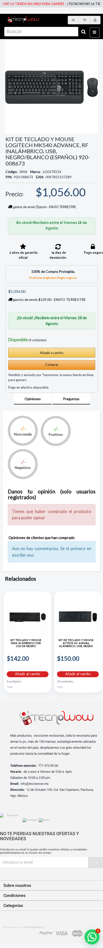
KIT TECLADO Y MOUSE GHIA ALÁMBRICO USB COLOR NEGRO (25, 644)
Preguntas (71, 399)
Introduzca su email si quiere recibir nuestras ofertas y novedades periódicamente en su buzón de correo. (43, 851)
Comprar (51, 364)
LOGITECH (52, 171)
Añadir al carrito (27, 674)
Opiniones (32, 399)
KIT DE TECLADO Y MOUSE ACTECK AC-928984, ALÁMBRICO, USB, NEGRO (76, 644)
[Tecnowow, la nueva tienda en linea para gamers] (23, 19)
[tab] (33, 398)
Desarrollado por (23, 927)
